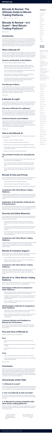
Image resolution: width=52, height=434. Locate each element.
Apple (41, 16)
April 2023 (42, 95)
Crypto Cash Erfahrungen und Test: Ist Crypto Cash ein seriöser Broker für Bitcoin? (44, 64)
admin (5, 18)
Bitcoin (41, 22)
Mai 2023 (42, 93)
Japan (41, 37)
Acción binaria (42, 13)
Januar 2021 (42, 114)
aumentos (42, 18)
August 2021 (42, 106)
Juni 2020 (42, 127)
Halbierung (42, 33)
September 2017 (43, 144)
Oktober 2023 (42, 84)
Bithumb (41, 26)
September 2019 (43, 134)
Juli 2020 (41, 125)
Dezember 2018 (43, 138)
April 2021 (42, 108)
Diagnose (41, 31)
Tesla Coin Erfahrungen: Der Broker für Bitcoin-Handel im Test (27, 416)
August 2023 (42, 87)
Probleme (42, 41)
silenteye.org (7, 2)
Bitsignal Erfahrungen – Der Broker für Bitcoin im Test (44, 52)
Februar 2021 (42, 112)
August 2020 (42, 123)
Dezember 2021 (43, 104)
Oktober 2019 (42, 132)
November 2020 (43, 117)
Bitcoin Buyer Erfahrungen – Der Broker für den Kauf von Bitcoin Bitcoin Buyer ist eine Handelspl (44, 77)
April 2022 (42, 102)
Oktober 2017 (42, 142)
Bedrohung (42, 20)
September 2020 (43, 121)
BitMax (41, 28)
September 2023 (43, 86)
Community (42, 30)
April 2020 (42, 129)
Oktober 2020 (42, 119)
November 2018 (43, 140)
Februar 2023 (42, 99)
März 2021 (42, 110)
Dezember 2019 (43, 131)
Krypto (41, 39)
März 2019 (42, 136)
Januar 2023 (42, 101)
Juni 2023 (42, 91)
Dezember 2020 (43, 116)
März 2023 (42, 97)
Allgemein (16, 18)
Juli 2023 (41, 89)
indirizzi (41, 35)
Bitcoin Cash (42, 24)
